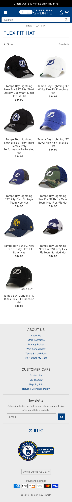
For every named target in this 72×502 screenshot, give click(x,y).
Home (29, 26)
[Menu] (5, 12)
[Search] (66, 19)
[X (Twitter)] (31, 430)
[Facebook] (36, 430)
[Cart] (67, 12)
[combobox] (36, 19)
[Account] (61, 12)
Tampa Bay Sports (41, 494)
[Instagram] (41, 430)
